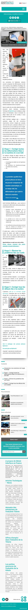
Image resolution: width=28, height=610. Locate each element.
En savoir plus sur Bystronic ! (10, 348)
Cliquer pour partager (11, 197)
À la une (6, 27)
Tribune (25, 427)
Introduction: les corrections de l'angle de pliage (14, 368)
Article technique (12, 27)
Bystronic (11, 111)
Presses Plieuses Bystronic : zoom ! (17, 395)
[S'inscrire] (6, 599)
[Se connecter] (3, 599)
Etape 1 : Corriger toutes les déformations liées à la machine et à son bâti (14, 374)
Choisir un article (14, 20)
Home (2, 27)
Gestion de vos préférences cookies (8, 606)
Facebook (18, 18)
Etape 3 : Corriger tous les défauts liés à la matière (14, 384)
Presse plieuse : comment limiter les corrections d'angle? (13, 29)
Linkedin (13, 18)
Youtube (10, 18)
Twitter (15, 18)
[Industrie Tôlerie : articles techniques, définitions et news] (7, 2)
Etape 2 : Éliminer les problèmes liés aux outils (14, 379)
